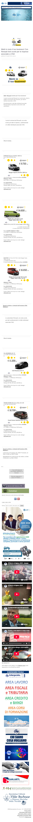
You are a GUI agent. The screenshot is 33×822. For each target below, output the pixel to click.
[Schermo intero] (29, 643)
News (2, 466)
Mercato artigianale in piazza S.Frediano (16, 477)
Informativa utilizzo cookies (24, 813)
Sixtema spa (28, 817)
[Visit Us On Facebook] (15, 500)
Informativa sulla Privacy (25, 812)
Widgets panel (21, 665)
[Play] (4, 643)
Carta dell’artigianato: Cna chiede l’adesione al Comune (16, 471)
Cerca (3, 505)
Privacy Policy (27, 810)
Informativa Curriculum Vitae (24, 815)
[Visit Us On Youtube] (18, 500)
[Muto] (26, 643)
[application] (16, 637)
